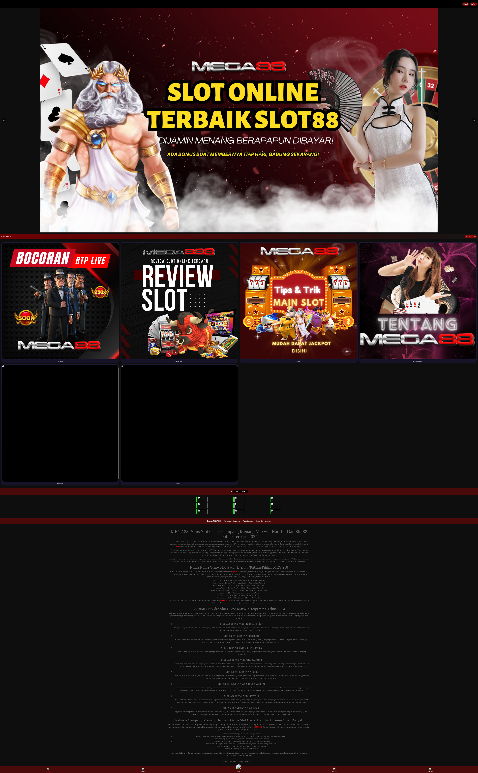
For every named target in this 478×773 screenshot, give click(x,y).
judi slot (235, 572)
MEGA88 (258, 727)
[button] (4, 120)
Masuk (465, 4)
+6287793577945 (240, 491)
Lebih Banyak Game (471, 236)
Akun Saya (430, 771)
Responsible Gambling (232, 521)
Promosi (143, 771)
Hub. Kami (334, 771)
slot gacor (223, 600)
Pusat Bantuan (248, 521)
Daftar (473, 4)
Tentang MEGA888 (214, 521)
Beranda (48, 771)
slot (177, 546)
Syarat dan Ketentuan (263, 521)
